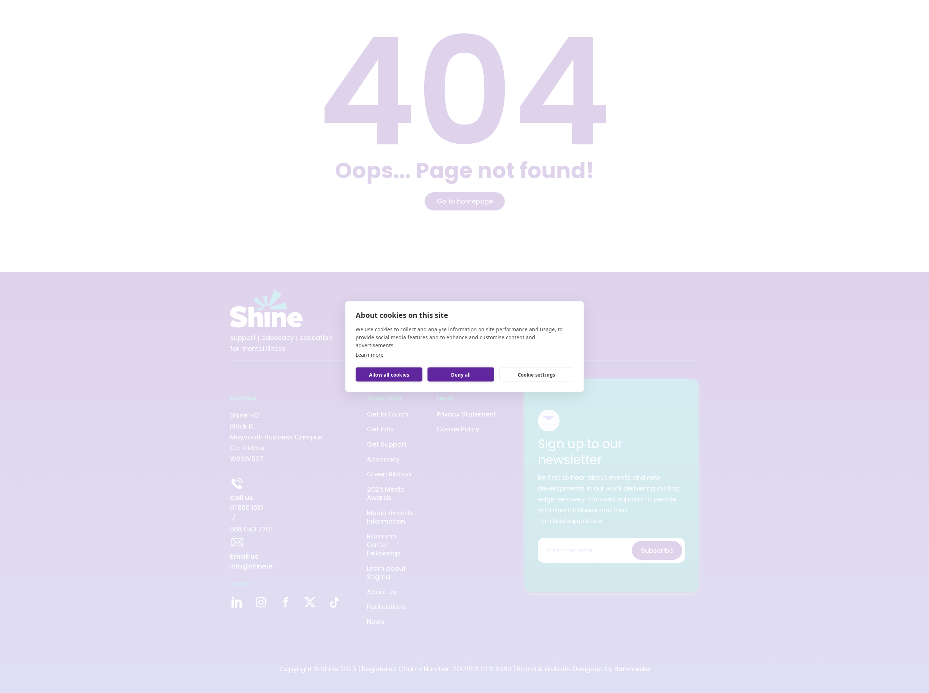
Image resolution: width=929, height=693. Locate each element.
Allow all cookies (389, 374)
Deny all (461, 374)
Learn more (370, 354)
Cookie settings (536, 374)
